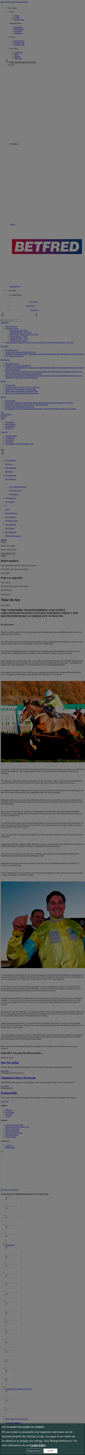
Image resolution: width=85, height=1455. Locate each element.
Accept (50, 1451)
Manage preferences (33, 1451)
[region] (42, 1439)
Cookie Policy (38, 1445)
